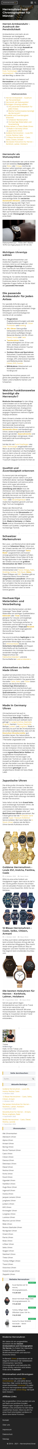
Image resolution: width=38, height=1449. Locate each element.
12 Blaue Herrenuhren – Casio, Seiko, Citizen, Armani (18, 138)
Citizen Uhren (8, 1157)
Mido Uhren (7, 1224)
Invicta (15, 337)
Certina (13, 572)
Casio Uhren (7, 1153)
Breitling (22, 325)
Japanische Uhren (15, 131)
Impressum (7, 1429)
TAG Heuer (21, 572)
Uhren (13, 1358)
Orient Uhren (8, 1234)
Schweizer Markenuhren (18, 120)
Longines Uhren (9, 1214)
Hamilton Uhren (9, 1184)
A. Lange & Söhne (16, 722)
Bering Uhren (8, 1147)
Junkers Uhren (8, 1204)
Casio (24, 337)
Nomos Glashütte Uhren (12, 1227)
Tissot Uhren (8, 1264)
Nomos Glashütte (24, 724)
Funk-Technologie (10, 71)
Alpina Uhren (8, 1140)
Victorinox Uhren (9, 1267)
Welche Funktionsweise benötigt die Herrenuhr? (21, 112)
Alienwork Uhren (9, 1137)
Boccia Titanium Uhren (12, 1150)
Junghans (23, 726)
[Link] (9, 2)
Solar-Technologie (10, 446)
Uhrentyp (21, 1385)
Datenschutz (8, 1434)
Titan (5, 500)
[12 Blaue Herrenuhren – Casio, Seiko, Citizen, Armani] (19, 893)
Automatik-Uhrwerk (11, 201)
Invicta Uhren (8, 1194)
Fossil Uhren (7, 1177)
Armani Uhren (8, 1143)
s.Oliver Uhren (8, 1244)
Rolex (9, 166)
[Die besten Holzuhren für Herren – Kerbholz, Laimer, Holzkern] (19, 956)
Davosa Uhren (8, 1160)
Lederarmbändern (23, 659)
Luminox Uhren (9, 1217)
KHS (14, 363)
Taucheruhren (13, 340)
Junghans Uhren (9, 1200)
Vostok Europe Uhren (11, 1271)
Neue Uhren (24, 876)
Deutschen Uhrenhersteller (14, 733)
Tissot (20, 570)
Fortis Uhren (8, 1174)
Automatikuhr (8, 73)
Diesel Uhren (8, 1167)
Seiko (18, 681)
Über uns (6, 1425)
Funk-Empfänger (21, 444)
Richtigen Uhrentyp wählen (17, 104)
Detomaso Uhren (9, 1163)
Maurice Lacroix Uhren (12, 1220)
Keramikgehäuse (19, 500)
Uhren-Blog (21, 1390)
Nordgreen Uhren (10, 1231)
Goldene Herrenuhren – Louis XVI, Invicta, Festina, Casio (19, 134)
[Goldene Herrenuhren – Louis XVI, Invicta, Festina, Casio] (19, 832)
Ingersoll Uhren (9, 1190)
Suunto (20, 363)
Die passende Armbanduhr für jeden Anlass (20, 107)
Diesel (9, 337)
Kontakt (6, 1420)
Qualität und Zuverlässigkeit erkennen (17, 116)
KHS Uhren (7, 1207)
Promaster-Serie (26, 815)
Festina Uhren (8, 1170)
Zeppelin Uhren (9, 1274)
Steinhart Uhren (9, 1254)
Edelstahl (6, 616)
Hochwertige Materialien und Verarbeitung (19, 123)
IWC (19, 574)
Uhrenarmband (12, 644)
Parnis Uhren (8, 1237)
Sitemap (6, 1439)
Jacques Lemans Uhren (12, 1197)
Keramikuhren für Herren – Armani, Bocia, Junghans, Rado (17, 1113)
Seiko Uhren (7, 1247)
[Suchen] (35, 2)
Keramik (30, 627)
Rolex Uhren (7, 1241)
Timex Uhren (8, 1257)
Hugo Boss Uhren (10, 1187)
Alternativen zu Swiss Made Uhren (19, 126)
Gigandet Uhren (9, 1180)
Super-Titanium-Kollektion (19, 818)
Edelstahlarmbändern (11, 657)
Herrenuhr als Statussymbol (17, 102)
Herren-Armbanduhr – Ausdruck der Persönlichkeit (19, 99)
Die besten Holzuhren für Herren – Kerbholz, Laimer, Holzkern (20, 143)
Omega (19, 166)
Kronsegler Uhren (10, 1210)
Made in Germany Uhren (18, 128)
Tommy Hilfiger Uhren (11, 1261)
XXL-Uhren (11, 328)
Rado (32, 570)
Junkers (12, 726)
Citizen (9, 363)
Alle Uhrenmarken (10, 1133)
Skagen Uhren (8, 1251)
